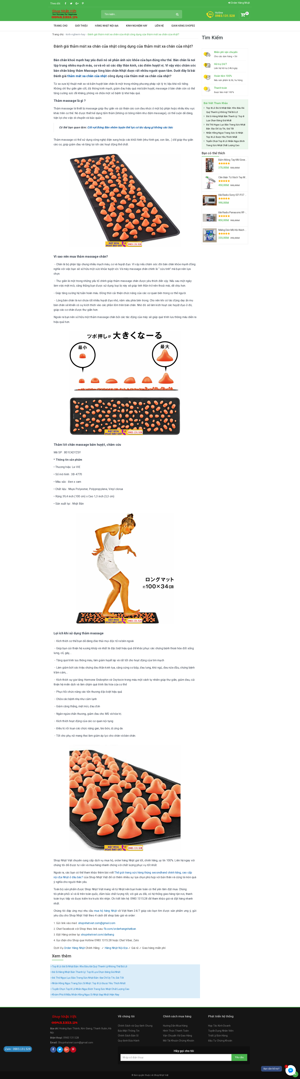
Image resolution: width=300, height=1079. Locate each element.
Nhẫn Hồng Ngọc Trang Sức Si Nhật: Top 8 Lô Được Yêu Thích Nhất (89, 983)
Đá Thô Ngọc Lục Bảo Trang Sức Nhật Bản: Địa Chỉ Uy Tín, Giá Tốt (88, 977)
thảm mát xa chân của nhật (87, 76)
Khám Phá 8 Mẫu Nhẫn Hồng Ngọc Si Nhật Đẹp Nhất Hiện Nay (85, 994)
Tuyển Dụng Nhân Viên (221, 1030)
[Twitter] (71, 3)
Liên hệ (159, 25)
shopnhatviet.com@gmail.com (96, 923)
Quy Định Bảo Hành (128, 1040)
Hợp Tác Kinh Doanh (219, 1025)
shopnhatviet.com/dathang (97, 934)
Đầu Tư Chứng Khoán (220, 1040)
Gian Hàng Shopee (183, 25)
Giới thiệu (81, 25)
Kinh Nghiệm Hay (136, 25)
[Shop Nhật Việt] (64, 14)
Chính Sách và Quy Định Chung (135, 1025)
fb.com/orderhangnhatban (120, 928)
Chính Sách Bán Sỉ (128, 1035)
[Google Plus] (77, 3)
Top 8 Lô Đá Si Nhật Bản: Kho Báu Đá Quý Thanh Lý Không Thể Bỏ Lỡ (89, 966)
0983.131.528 (225, 16)
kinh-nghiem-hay (76, 34)
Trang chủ (60, 25)
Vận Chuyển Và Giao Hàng (177, 1035)
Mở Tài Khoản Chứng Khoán (178, 1040)
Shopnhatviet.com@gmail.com (75, 1042)
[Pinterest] (82, 3)
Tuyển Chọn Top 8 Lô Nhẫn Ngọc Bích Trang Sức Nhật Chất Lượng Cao (90, 989)
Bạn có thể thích (213, 153)
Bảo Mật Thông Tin (128, 1030)
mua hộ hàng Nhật (105, 910)
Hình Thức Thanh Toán (176, 1030)
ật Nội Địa (116, 948)
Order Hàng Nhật (240, 2)
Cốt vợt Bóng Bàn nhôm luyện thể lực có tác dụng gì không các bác (130, 127)
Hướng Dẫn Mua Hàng (175, 1025)
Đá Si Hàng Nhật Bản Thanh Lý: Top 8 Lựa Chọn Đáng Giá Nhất (86, 972)
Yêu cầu (239, 1057)
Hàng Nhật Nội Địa (106, 25)
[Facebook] (65, 3)
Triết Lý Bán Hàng (218, 1035)
